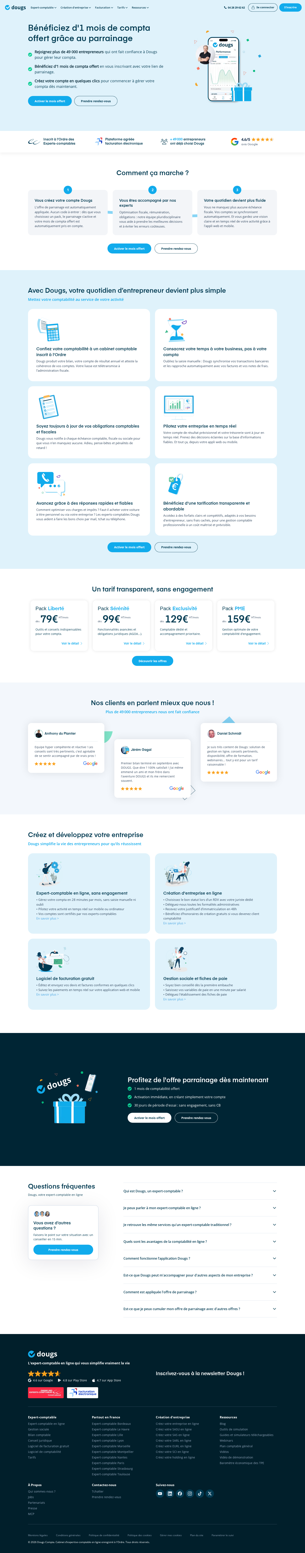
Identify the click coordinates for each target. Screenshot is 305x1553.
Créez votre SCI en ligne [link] (172, 1452)
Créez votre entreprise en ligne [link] (177, 1424)
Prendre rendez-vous (106, 1497)
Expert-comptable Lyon (108, 1440)
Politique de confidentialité (104, 1535)
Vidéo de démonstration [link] (236, 1457)
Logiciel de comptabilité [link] (44, 1452)
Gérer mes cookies (171, 1535)
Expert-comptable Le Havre (110, 1429)
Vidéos (224, 1452)
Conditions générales (68, 1535)
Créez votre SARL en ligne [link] (173, 1440)
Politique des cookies (140, 1535)
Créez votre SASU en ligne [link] (174, 1429)
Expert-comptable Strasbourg (112, 1469)
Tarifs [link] (32, 1457)
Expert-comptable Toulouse (111, 1474)
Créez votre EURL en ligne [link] (174, 1446)
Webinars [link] (226, 1440)
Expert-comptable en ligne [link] (46, 1424)
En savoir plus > (47, 918)
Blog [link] (223, 1424)
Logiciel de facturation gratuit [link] (48, 1446)
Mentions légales (38, 1535)
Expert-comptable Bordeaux (111, 1424)
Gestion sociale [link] (38, 1429)
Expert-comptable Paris (108, 1463)
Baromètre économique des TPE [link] (242, 1463)
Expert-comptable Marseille (111, 1446)
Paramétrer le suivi (223, 1535)
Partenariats (36, 1503)
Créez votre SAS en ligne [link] (173, 1435)
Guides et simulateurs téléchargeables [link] (246, 1435)
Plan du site (196, 1535)
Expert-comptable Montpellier (113, 1452)
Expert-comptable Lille (107, 1435)
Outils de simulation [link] (234, 1429)
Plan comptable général (236, 1446)
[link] (263, 7)
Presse (32, 1508)
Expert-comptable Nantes (109, 1457)
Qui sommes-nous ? (41, 1491)
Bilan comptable (39, 1435)
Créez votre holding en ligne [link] (175, 1457)
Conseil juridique (40, 1440)
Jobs (31, 1497)
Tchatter (98, 1491)
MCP (31, 1514)
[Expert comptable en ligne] (15, 7)
